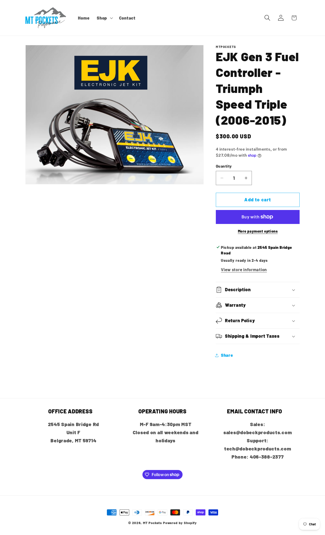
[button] (104, 17)
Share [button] (227, 355)
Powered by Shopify (180, 523)
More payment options (258, 231)
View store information (244, 269)
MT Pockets (152, 523)
